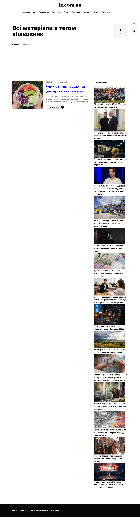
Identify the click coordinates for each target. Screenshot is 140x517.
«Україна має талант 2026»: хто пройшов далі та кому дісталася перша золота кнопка (108, 485)
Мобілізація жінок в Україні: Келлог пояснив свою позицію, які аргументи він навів (110, 135)
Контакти (55, 510)
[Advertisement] (70, 61)
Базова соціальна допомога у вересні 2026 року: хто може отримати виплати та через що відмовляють (110, 377)
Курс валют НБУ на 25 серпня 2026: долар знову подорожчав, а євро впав (108, 273)
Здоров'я (49, 82)
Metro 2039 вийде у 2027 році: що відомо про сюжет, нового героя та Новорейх (109, 248)
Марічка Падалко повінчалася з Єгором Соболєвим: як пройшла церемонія (108, 458)
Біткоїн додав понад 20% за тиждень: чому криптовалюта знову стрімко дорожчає (110, 162)
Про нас (15, 510)
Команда (24, 510)
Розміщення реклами (39, 510)
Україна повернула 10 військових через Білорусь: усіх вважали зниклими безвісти (108, 223)
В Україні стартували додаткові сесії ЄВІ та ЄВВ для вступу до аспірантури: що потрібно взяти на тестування (110, 300)
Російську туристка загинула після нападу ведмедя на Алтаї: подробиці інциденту (110, 406)
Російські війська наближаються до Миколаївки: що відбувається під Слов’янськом (110, 432)
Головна (15, 44)
